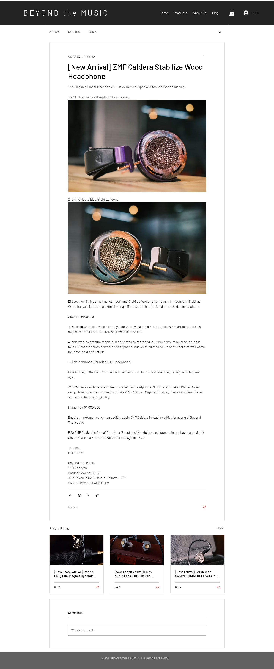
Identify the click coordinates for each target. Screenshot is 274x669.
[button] (231, 13)
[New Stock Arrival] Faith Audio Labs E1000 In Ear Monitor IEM (133, 574)
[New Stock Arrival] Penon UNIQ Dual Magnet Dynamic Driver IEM (74, 574)
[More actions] (203, 56)
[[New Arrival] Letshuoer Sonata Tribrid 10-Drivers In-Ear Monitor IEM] (197, 550)
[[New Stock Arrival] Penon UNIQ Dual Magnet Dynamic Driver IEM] (76, 550)
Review (92, 31)
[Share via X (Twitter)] (79, 495)
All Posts (54, 31)
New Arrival (73, 31)
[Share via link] (97, 495)
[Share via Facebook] (70, 495)
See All (221, 528)
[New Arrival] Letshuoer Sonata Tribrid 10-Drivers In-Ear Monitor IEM (196, 574)
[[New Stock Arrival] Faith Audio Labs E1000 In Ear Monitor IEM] (137, 550)
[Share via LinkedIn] (88, 495)
